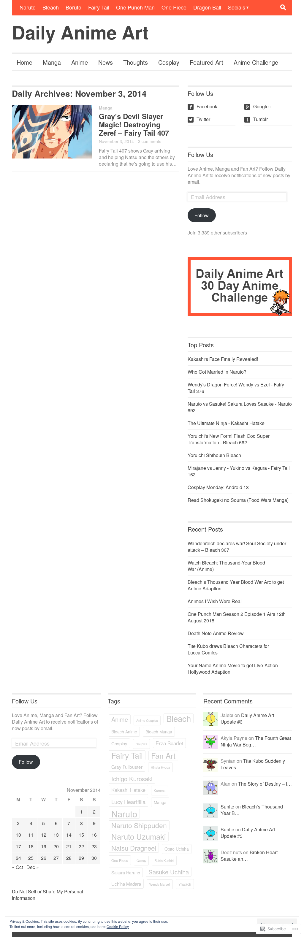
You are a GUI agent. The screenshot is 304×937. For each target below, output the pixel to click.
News (105, 62)
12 (43, 834)
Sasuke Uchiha (168, 871)
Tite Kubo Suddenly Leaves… (253, 764)
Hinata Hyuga (160, 767)
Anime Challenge (256, 62)
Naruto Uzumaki (138, 836)
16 (94, 834)
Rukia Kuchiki (164, 860)
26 (43, 857)
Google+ (258, 106)
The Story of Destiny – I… (265, 783)
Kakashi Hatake (128, 789)
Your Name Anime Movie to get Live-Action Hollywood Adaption (233, 668)
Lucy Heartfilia (128, 802)
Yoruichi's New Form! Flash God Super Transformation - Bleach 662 (229, 439)
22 (81, 846)
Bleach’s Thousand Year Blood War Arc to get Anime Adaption (236, 585)
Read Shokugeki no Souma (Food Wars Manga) (238, 500)
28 (69, 857)
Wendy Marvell (159, 884)
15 (81, 834)
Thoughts (135, 62)
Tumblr (257, 119)
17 (18, 846)
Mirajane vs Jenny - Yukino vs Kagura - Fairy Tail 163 (239, 471)
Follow (201, 215)
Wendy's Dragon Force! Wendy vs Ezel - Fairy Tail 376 (236, 387)
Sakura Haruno (125, 872)
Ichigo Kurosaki (132, 778)
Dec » (32, 867)
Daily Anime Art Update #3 (247, 718)
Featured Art (206, 62)
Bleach (50, 7)
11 (31, 834)
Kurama (159, 790)
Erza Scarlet (169, 743)
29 (81, 857)
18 (31, 846)
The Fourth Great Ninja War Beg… (256, 741)
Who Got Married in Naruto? (217, 371)
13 (56, 834)
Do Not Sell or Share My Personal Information (47, 894)
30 (94, 857)
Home (24, 62)
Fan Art (163, 755)
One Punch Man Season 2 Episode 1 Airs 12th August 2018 (237, 617)
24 (18, 857)
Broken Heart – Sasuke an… (251, 855)
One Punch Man (135, 7)
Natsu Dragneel (133, 847)
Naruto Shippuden (139, 825)
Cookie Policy (118, 926)
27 (56, 857)
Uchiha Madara (126, 884)
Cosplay (168, 62)
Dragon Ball (207, 7)
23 (94, 846)
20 (56, 846)
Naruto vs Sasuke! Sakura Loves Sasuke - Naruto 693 (240, 407)
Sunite (227, 806)
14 (69, 834)
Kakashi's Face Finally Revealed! (223, 359)
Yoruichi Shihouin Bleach (214, 455)
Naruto (28, 7)
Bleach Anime (124, 732)
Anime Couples (147, 720)
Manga (52, 62)
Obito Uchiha (176, 849)
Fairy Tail (98, 7)
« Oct (17, 867)
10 (18, 834)
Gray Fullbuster (126, 766)
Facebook (203, 106)
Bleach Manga (158, 732)
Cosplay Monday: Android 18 (218, 487)
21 (69, 846)
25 (31, 857)
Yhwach (184, 884)
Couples (141, 744)
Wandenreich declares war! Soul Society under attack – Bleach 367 (237, 546)
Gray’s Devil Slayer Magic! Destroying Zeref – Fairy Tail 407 (134, 124)
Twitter (199, 119)
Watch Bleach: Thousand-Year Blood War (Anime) (226, 566)
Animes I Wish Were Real (215, 601)
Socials (236, 7)
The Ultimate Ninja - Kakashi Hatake (226, 423)
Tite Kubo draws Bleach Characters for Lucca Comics (228, 649)
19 (43, 846)
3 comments (149, 141)
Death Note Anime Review (216, 633)
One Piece (174, 7)
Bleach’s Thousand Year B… (252, 809)
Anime (79, 62)
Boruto (73, 7)
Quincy (141, 860)
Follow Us (200, 154)
